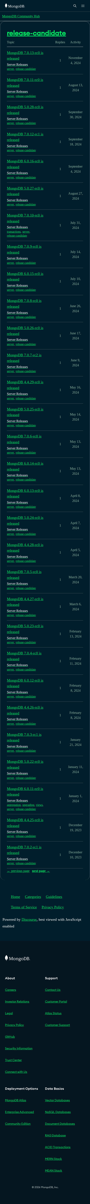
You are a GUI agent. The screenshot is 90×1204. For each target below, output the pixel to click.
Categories (33, 897)
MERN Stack (53, 1159)
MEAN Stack (53, 1170)
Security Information (18, 1048)
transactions (14, 231)
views (39, 805)
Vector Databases (57, 1100)
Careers (10, 990)
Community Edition (18, 1124)
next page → (41, 871)
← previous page (18, 871)
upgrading (28, 805)
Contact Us (52, 990)
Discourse (29, 919)
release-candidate (26, 69)
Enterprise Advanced (19, 1112)
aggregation (14, 805)
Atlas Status (53, 1013)
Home (15, 897)
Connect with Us (16, 1072)
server (10, 69)
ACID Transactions (58, 1147)
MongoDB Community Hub (21, 16)
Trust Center (13, 1060)
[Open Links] (83, 6)
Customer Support (57, 1025)
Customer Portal (56, 1001)
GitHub (10, 1037)
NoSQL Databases (58, 1112)
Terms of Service (24, 907)
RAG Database (55, 1135)
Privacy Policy (53, 907)
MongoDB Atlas (15, 1100)
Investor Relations (17, 1001)
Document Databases (60, 1124)
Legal (9, 1013)
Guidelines (54, 897)
